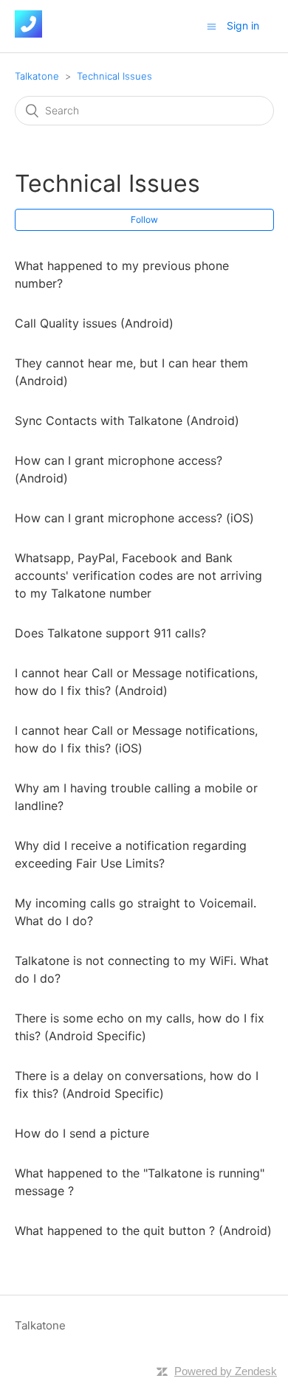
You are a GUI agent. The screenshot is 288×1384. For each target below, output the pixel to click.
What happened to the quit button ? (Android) (143, 1230)
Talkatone (37, 76)
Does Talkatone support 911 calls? (110, 633)
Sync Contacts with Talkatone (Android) (127, 420)
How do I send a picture (82, 1133)
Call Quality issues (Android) (94, 323)
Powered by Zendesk (225, 1371)
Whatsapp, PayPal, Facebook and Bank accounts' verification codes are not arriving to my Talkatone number (138, 575)
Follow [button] (144, 219)
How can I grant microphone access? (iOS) (134, 518)
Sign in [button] (243, 25)
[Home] (28, 34)
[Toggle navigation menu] (211, 26)
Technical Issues (114, 76)
